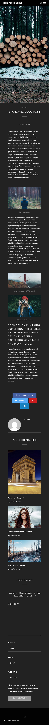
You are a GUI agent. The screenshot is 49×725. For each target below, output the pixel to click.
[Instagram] (25, 716)
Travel (24, 108)
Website (12, 672)
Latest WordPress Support (20, 531)
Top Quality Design (16, 565)
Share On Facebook (25, 395)
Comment (13, 604)
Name (11, 643)
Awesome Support (16, 498)
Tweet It (21, 400)
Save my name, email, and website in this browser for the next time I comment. (23, 688)
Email (11, 657)
